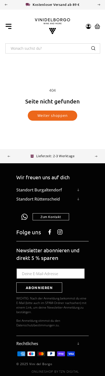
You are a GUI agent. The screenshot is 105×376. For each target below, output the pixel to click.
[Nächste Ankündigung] (99, 5)
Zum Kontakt (51, 216)
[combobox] (52, 48)
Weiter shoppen (52, 115)
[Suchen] (93, 48)
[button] (8, 26)
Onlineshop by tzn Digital (55, 371)
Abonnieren (39, 287)
